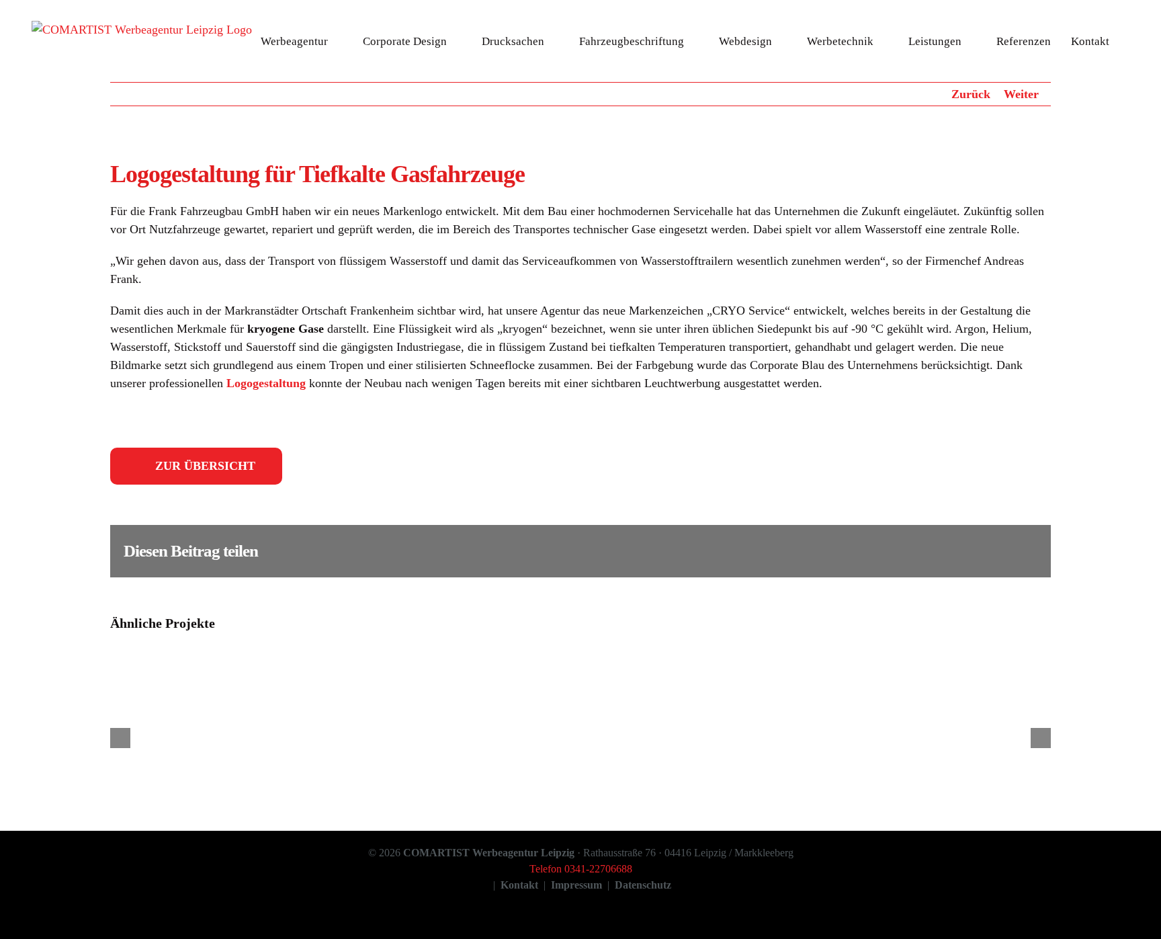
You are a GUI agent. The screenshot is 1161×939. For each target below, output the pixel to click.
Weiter (1021, 94)
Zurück (970, 94)
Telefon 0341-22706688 (580, 868)
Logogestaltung (266, 383)
